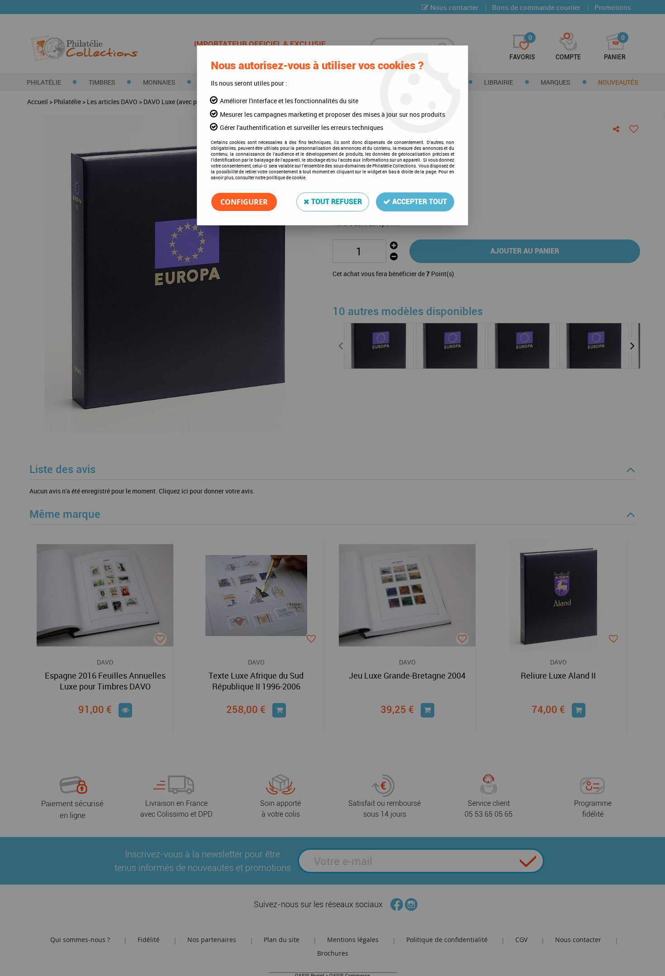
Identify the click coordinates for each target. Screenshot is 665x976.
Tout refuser (335, 201)
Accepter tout (418, 201)
